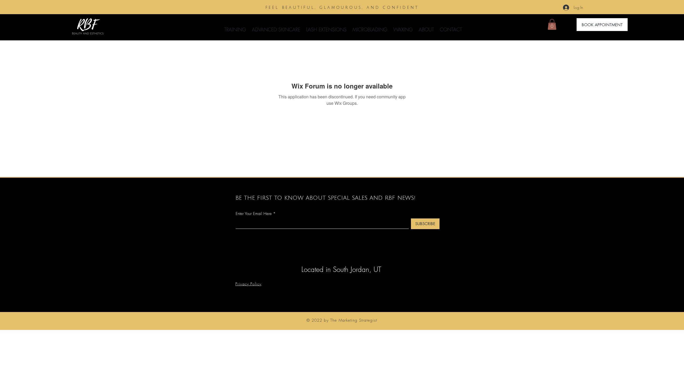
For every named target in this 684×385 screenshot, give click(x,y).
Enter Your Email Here (254, 214)
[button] (276, 27)
